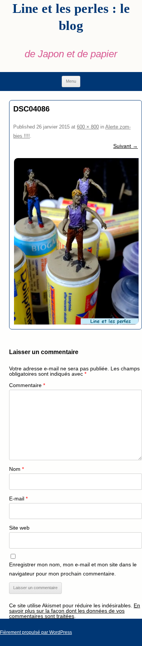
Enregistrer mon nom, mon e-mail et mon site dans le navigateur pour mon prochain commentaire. (73, 569)
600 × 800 (88, 127)
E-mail (18, 498)
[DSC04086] (75, 241)
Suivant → (125, 146)
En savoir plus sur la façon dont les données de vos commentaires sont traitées (74, 610)
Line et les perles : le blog (71, 17)
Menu (71, 81)
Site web (19, 528)
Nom (16, 469)
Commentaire (27, 385)
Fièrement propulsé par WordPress (36, 632)
